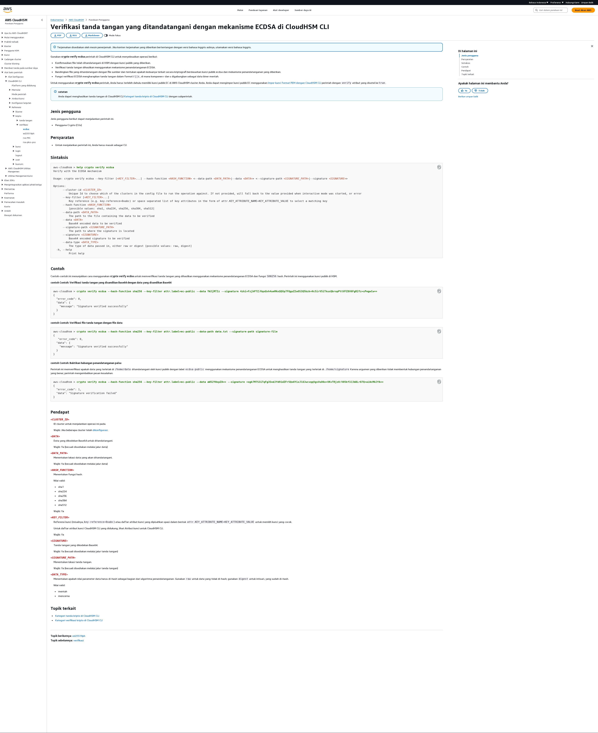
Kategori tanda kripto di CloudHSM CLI (146, 96)
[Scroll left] (235, 10)
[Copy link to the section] (48, 111)
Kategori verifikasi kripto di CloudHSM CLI (79, 620)
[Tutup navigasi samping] (42, 19)
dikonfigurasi (100, 430)
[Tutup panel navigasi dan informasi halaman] (592, 46)
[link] (99, 19)
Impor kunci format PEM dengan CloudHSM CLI (294, 82)
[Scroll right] (314, 10)
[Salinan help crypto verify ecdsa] (439, 167)
